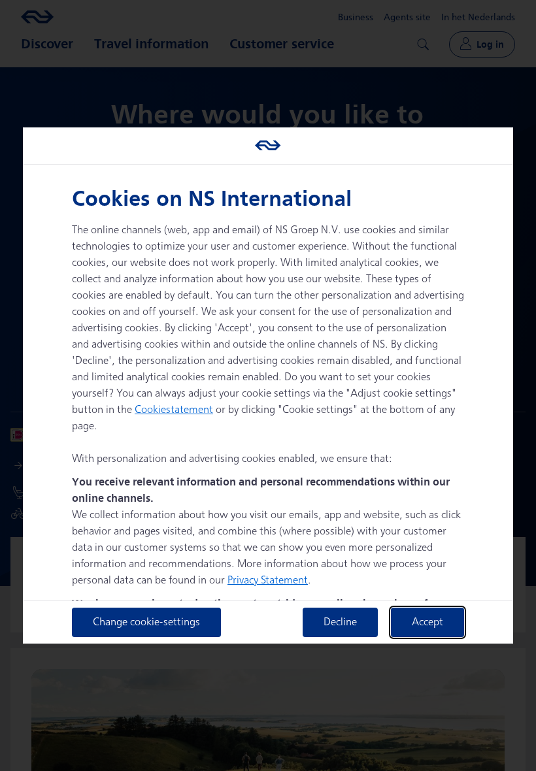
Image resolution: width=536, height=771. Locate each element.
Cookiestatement (174, 410)
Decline (340, 622)
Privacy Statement (267, 580)
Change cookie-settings (146, 622)
